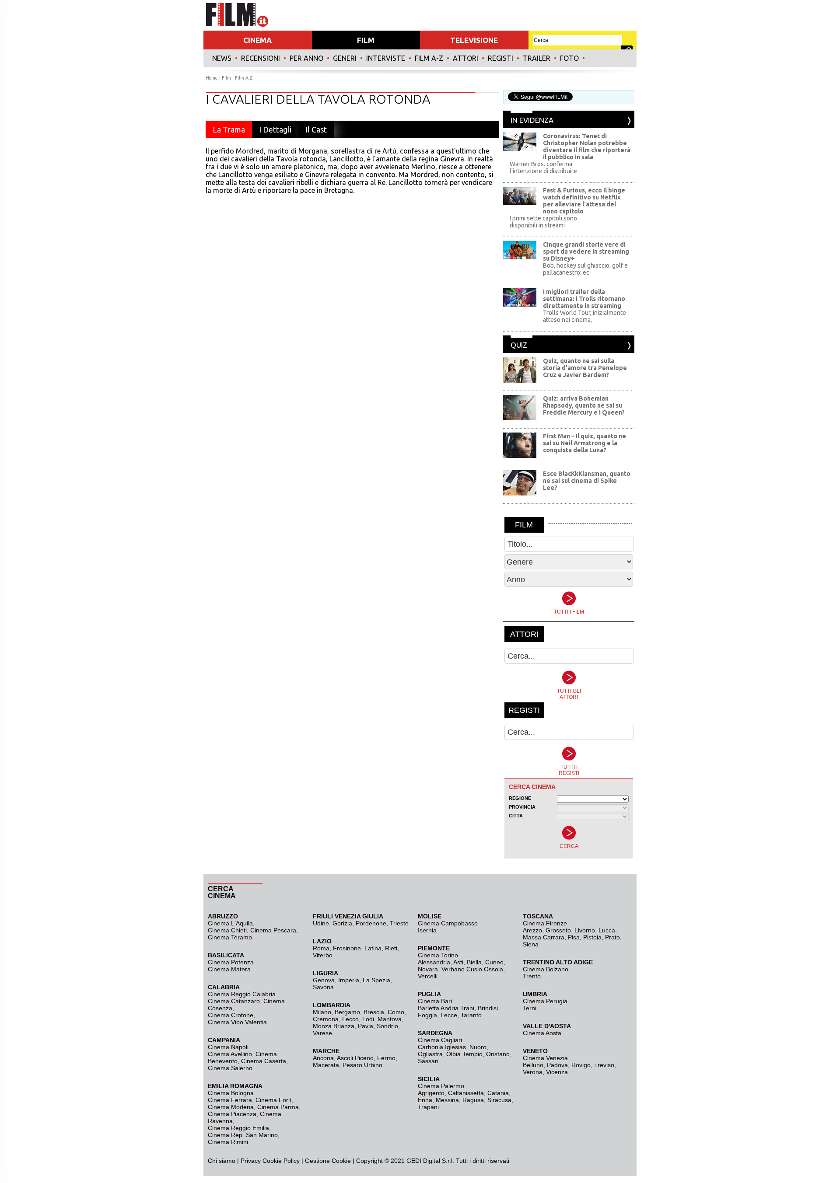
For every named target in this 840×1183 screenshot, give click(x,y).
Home (212, 77)
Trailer (536, 58)
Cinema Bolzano (545, 969)
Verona (532, 1071)
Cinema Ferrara (230, 1099)
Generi (345, 58)
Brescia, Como (384, 1012)
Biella (474, 962)
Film (226, 77)
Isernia (427, 930)
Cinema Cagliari (440, 1039)
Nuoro (477, 1046)
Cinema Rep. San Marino (243, 1134)
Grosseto (558, 930)
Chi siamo (221, 1160)
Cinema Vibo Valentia (237, 1022)
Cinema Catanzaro (234, 1001)
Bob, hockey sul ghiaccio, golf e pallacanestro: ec (585, 269)
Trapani (428, 1106)
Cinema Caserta (263, 1060)
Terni (529, 1008)
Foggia (427, 1015)
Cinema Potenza (231, 962)
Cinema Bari (435, 1001)
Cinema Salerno (230, 1067)
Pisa (574, 937)
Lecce (449, 1015)
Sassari (428, 1060)
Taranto (471, 1015)
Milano (322, 1012)
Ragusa (473, 1099)
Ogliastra (430, 1053)
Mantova (390, 1018)
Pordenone (371, 923)
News (221, 58)
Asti (458, 962)
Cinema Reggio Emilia (238, 1127)
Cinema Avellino (230, 1053)
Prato (612, 937)
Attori (465, 58)
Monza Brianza (333, 1025)
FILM (365, 40)
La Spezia (376, 980)
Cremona (326, 1018)
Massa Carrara (543, 937)
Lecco (350, 1018)
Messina (447, 1099)
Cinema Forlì (273, 1099)
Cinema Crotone (230, 1015)
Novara (428, 969)
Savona (323, 987)
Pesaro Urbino (362, 1064)
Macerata (326, 1064)
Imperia (348, 980)
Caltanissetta (466, 1092)
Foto (569, 58)
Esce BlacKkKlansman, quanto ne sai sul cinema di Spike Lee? (586, 480)
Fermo (386, 1057)
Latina (373, 948)
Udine (321, 923)
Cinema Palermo (441, 1085)
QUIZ (519, 345)
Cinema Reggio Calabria (242, 994)
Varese (322, 1032)
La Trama (229, 129)
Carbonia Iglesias (442, 1046)
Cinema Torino (438, 955)
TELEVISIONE (474, 40)
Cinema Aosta (542, 1032)
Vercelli (428, 976)
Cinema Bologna (231, 1092)
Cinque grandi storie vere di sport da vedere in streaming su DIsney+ (586, 251)
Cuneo (494, 962)
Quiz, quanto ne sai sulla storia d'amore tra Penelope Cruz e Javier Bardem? (585, 367)
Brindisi (488, 1008)
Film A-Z (429, 58)
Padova (557, 1064)
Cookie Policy (280, 1160)
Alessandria (434, 962)
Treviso (604, 1064)
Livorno (584, 930)
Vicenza (557, 1071)
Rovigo (581, 1064)
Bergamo (347, 1012)
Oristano (498, 1053)
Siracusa (499, 1099)
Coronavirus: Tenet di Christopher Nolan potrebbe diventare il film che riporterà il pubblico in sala (586, 147)
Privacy (251, 1160)
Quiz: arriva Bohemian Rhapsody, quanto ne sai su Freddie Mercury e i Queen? (584, 405)
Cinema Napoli (228, 1046)
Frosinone (347, 948)
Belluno (533, 1064)
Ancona (323, 1057)
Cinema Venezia (545, 1057)
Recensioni (260, 58)
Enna (425, 1099)
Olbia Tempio (464, 1053)
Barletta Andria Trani (446, 1008)
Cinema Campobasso (448, 923)
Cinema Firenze (545, 923)
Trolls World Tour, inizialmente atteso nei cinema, (584, 316)
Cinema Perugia (545, 1001)
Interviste (385, 58)
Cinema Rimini (228, 1141)
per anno (306, 58)
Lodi (368, 1018)
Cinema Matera (229, 969)
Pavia (365, 1025)
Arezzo (532, 930)
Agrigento (431, 1092)
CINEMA (257, 40)
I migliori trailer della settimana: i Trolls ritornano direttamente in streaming (584, 298)
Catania (498, 1092)
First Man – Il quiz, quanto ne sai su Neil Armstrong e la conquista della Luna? (584, 443)
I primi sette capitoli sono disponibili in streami (543, 222)
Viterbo (322, 955)
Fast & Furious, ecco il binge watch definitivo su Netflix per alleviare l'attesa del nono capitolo (584, 201)
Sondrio (387, 1025)
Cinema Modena (231, 1106)
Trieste (399, 923)
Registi (500, 58)
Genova (324, 980)
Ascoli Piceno (355, 1057)
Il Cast (316, 129)
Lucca (606, 930)
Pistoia (592, 937)
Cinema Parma (278, 1106)
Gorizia (342, 923)
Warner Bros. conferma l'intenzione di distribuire (543, 167)
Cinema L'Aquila (230, 923)
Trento (532, 976)
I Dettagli (275, 129)
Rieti (391, 948)
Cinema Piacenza (232, 1113)
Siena (531, 944)
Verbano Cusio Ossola (472, 969)
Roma (321, 948)
